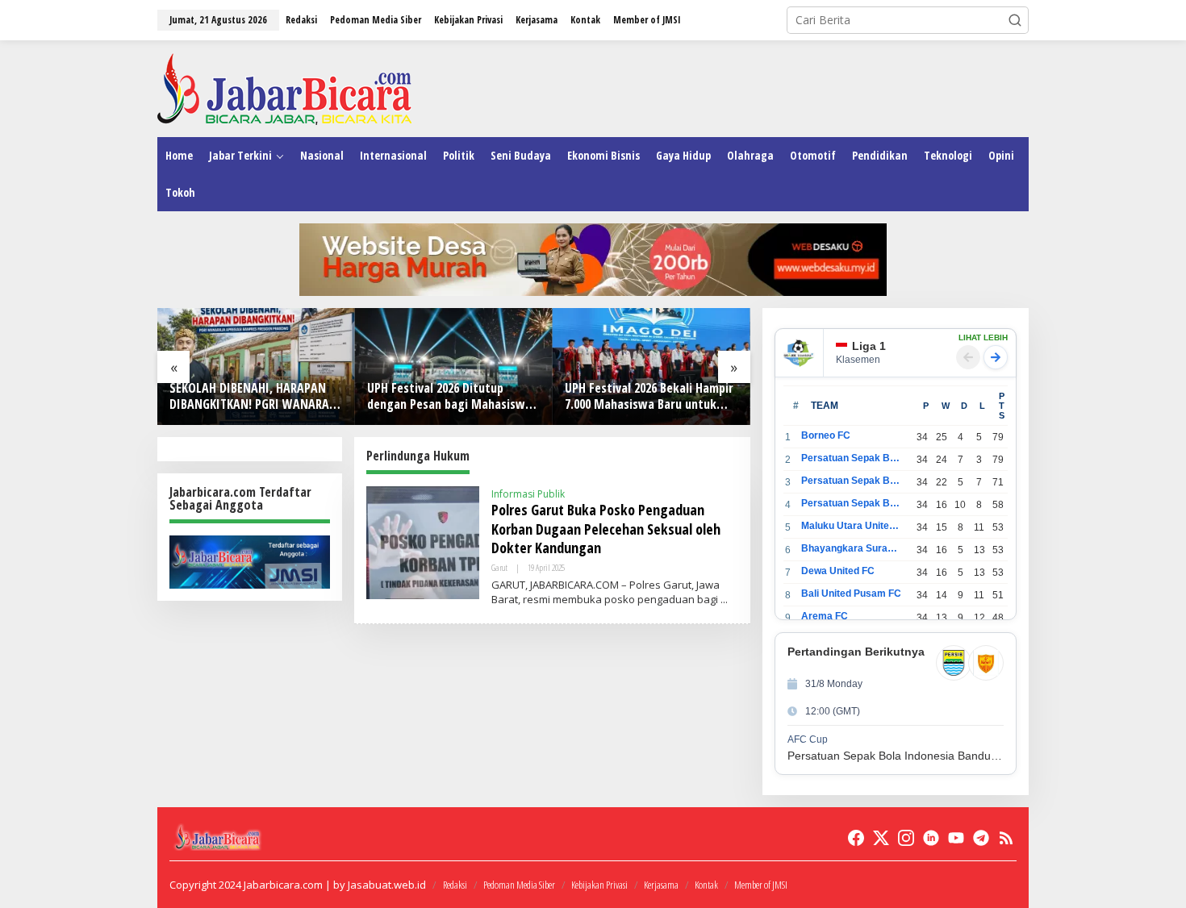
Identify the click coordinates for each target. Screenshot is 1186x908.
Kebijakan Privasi (599, 884)
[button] (1015, 20)
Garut (499, 567)
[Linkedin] (931, 837)
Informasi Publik (528, 494)
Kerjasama (661, 884)
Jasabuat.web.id (387, 884)
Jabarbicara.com (283, 884)
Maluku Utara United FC (851, 525)
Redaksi (455, 884)
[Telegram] (981, 837)
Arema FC (824, 616)
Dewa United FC (838, 571)
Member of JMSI (760, 884)
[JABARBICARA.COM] (284, 87)
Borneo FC (825, 435)
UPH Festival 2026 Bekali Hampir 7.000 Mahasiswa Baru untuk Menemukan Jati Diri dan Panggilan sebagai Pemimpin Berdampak (649, 397)
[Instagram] (906, 837)
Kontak (706, 884)
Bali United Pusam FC (851, 593)
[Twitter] (881, 837)
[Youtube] (956, 837)
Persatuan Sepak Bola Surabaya (851, 503)
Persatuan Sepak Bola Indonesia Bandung (851, 458)
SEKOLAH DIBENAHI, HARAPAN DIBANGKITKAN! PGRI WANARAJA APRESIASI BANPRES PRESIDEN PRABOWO (254, 397)
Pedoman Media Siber (519, 884)
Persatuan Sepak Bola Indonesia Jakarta (851, 480)
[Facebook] (856, 837)
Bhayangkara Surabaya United (851, 548)
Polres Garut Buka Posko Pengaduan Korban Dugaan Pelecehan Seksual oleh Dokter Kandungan (605, 528)
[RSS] (1006, 837)
